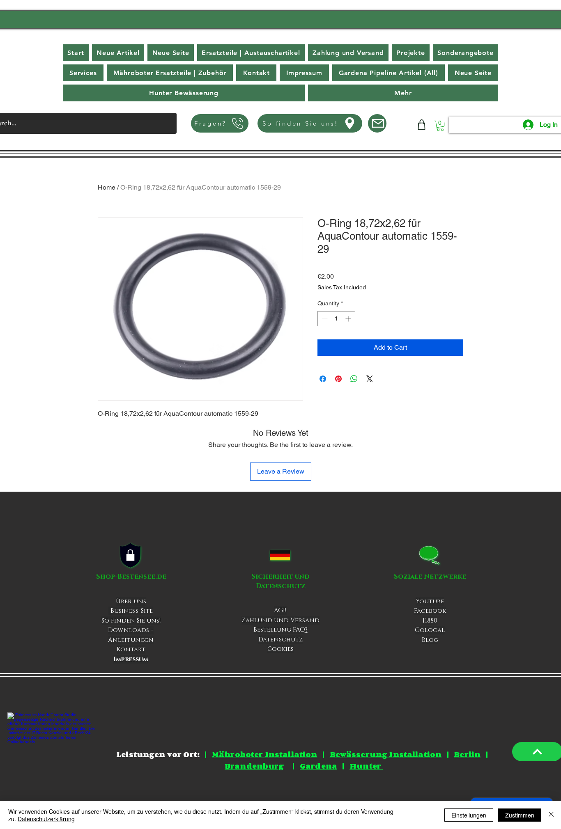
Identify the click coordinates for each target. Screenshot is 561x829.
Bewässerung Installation (386, 754)
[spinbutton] (336, 318)
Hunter (366, 766)
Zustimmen (519, 815)
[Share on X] (370, 379)
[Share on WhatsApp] (354, 379)
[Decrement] (324, 318)
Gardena (318, 766)
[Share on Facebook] (323, 379)
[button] (403, 93)
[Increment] (349, 318)
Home (106, 187)
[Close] (551, 815)
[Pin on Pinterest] (338, 379)
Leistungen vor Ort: (158, 754)
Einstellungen (468, 815)
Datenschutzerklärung (46, 819)
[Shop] (421, 124)
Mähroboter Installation (264, 754)
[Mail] (377, 123)
